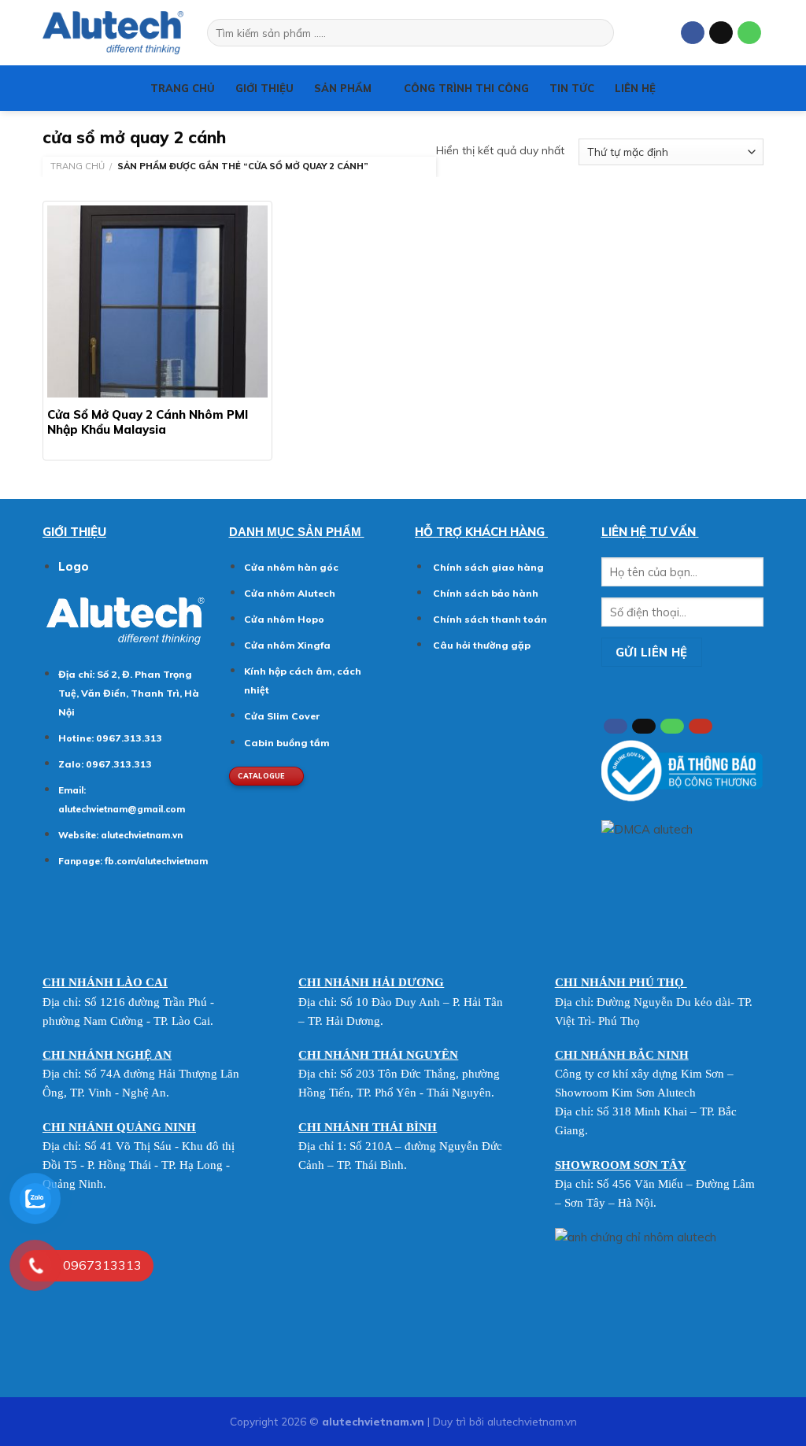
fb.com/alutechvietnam (156, 861)
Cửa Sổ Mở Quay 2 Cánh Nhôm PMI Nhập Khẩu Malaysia (147, 422)
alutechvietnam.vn (142, 835)
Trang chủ (182, 88)
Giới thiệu (264, 88)
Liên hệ (635, 88)
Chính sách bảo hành (484, 593)
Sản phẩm (343, 88)
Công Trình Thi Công (466, 88)
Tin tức (571, 88)
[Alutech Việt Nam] (113, 32)
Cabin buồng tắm (287, 743)
